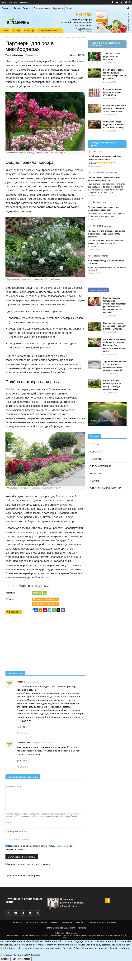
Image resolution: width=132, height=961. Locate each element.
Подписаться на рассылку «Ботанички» (29, 864)
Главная (5, 31)
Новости (95, 451)
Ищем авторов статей (103, 420)
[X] (58, 610)
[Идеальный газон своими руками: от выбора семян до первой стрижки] (94, 383)
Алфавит (17, 31)
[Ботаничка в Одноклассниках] (113, 2)
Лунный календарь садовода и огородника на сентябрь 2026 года (114, 125)
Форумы (57, 8)
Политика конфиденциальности (60, 928)
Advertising (34, 955)
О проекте (18, 922)
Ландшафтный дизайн (39, 37)
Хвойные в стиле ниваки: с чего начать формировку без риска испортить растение (106, 234)
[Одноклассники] (40, 610)
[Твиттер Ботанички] (126, 2)
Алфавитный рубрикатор (105, 488)
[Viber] (63, 610)
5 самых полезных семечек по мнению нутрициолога (112, 92)
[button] (128, 8)
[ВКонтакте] (36, 610)
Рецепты (27, 8)
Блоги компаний (42, 8)
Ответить (23, 733)
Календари (29, 31)
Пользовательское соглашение (102, 922)
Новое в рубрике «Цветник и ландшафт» (105, 44)
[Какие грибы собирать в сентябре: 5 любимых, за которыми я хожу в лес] (94, 108)
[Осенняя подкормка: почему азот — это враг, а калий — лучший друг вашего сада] (94, 326)
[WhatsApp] (54, 610)
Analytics (21, 955)
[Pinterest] (45, 610)
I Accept (5, 958)
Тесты (17, 8)
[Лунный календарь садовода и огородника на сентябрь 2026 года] (94, 124)
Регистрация (13, 2)
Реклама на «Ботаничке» (73, 922)
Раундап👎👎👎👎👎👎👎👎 (101, 163)
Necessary (8, 955)
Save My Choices (21, 958)
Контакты (82, 928)
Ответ (69, 8)
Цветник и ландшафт (16, 37)
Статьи (5, 8)
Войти (3, 2)
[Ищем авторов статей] (107, 414)
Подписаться (62, 846)
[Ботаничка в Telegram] (121, 2)
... (45, 593)
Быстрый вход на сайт (17, 839)
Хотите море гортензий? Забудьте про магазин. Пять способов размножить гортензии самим (114, 345)
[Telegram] (49, 610)
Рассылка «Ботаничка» (36, 922)
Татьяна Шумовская (14, 55)
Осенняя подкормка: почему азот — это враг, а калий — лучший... (114, 326)
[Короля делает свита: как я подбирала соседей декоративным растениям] (94, 73)
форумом (43, 816)
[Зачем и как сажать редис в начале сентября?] (94, 56)
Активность (24, 2)
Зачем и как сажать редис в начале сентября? (112, 57)
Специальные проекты (48, 31)
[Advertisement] (45, 643)
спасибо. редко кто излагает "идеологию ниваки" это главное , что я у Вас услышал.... (106, 243)
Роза (37, 593)
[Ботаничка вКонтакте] (117, 2)
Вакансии (54, 922)
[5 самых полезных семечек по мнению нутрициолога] (94, 92)
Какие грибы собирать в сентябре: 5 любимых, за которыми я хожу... (114, 108)
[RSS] (130, 2)
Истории (95, 459)
